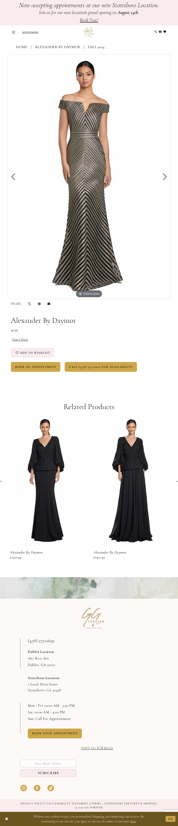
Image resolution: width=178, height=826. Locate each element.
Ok (170, 819)
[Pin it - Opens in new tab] (39, 304)
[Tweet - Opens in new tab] (29, 304)
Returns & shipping (141, 803)
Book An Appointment (35, 367)
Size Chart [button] (20, 339)
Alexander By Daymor (57, 46)
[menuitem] (13, 32)
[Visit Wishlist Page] (165, 32)
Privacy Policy (33, 803)
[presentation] (47, 481)
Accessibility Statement (68, 803)
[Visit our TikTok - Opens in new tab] (50, 788)
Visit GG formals (97, 748)
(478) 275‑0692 (41, 641)
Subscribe (48, 773)
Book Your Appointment (55, 733)
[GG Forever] (89, 32)
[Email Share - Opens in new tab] (48, 304)
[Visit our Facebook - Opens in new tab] (37, 788)
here (133, 821)
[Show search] (155, 32)
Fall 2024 (96, 46)
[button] (13, 32)
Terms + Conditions (107, 803)
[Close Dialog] (7, 819)
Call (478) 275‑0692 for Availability (101, 367)
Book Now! (89, 20)
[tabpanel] (89, 176)
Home (21, 46)
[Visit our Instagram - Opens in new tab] (23, 788)
